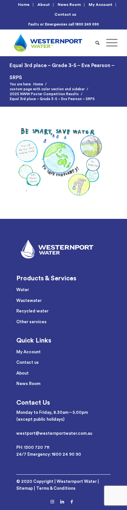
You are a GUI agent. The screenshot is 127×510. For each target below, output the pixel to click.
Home (24, 5)
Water (22, 290)
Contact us (65, 14)
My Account (100, 5)
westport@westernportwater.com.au (54, 433)
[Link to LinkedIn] (62, 502)
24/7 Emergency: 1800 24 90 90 (48, 454)
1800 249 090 (87, 24)
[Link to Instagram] (52, 502)
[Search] (97, 43)
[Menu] (109, 43)
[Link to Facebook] (72, 502)
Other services (31, 322)
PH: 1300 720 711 (32, 447)
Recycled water (32, 311)
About (43, 5)
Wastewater (29, 300)
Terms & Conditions (56, 488)
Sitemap (24, 488)
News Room (69, 5)
